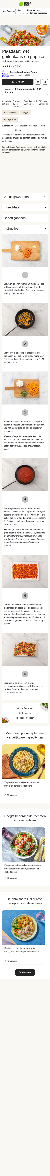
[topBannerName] (25, 20)
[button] (25, 207)
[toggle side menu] (3, 4)
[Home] (3, 11)
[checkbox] (3, 66)
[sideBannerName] (25, 173)
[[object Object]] (38, 82)
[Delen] (45, 82)
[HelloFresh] (25, 4)
